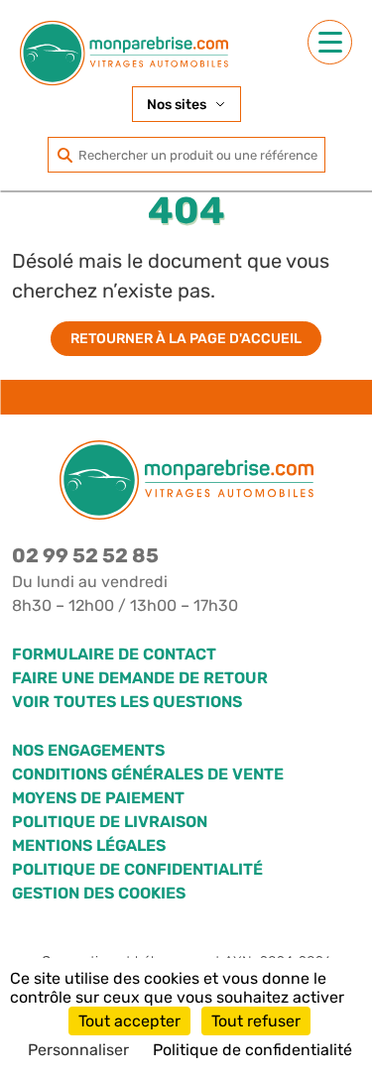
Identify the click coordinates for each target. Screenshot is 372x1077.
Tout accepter (129, 1021)
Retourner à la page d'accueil (186, 338)
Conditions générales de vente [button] (148, 774)
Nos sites (176, 104)
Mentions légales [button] (89, 845)
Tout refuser (256, 1021)
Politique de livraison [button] (109, 821)
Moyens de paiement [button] (98, 797)
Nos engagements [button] (88, 750)
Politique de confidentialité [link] (252, 1049)
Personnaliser (78, 1049)
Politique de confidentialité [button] (137, 869)
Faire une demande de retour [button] (140, 677)
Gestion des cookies (99, 893)
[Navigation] (330, 42)
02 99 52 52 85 (85, 555)
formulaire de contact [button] (114, 654)
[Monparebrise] (124, 53)
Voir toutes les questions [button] (127, 701)
